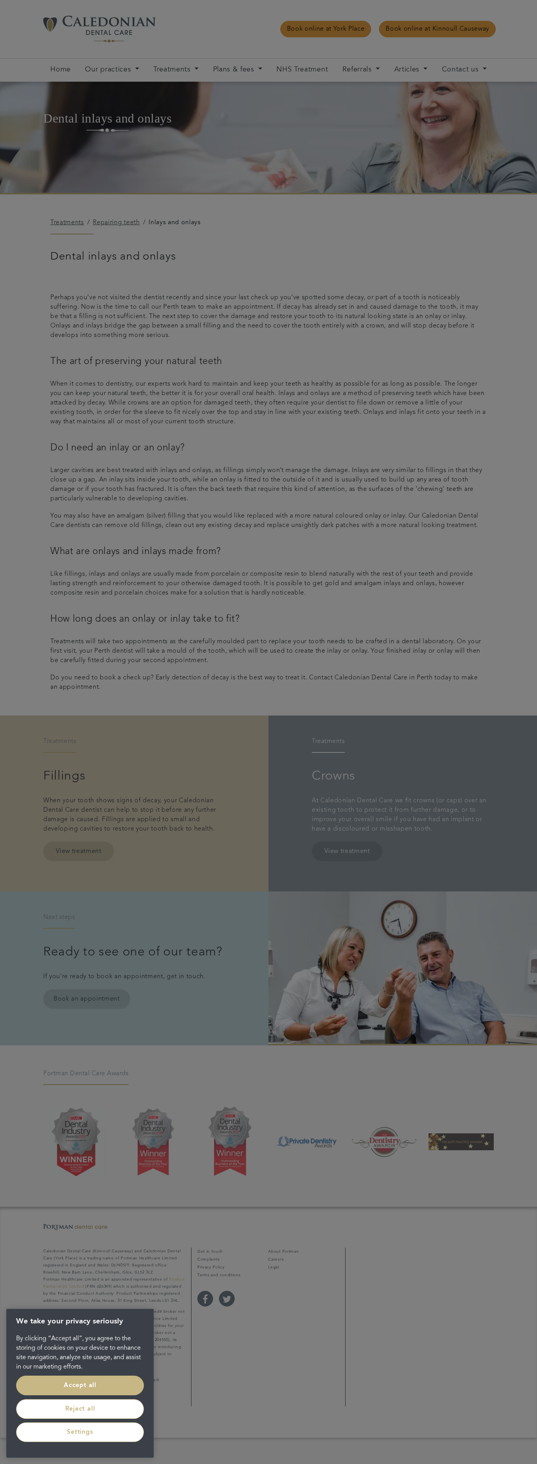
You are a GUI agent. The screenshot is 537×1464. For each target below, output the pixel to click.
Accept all (80, 1385)
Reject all (80, 1409)
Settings (80, 1432)
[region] (80, 1383)
